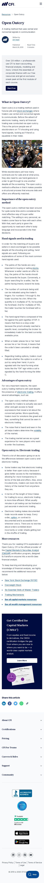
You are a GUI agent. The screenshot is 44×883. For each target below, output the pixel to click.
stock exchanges (25, 111)
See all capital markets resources (21, 599)
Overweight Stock (13, 585)
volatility (37, 430)
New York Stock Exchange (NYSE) (21, 580)
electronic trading (25, 392)
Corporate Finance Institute (8, 4)
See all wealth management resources (23, 604)
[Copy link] (27, 704)
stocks (35, 268)
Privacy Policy (7, 862)
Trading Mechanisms (14, 594)
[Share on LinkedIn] (4, 704)
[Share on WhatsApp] (21, 704)
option (14, 517)
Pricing (5, 739)
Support (6, 766)
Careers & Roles (10, 757)
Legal (22, 865)
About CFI (7, 720)
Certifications (8, 729)
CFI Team (16, 40)
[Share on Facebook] (10, 704)
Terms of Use (20, 862)
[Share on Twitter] (15, 704)
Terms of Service (35, 862)
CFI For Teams (9, 748)
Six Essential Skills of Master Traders (22, 590)
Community (8, 775)
